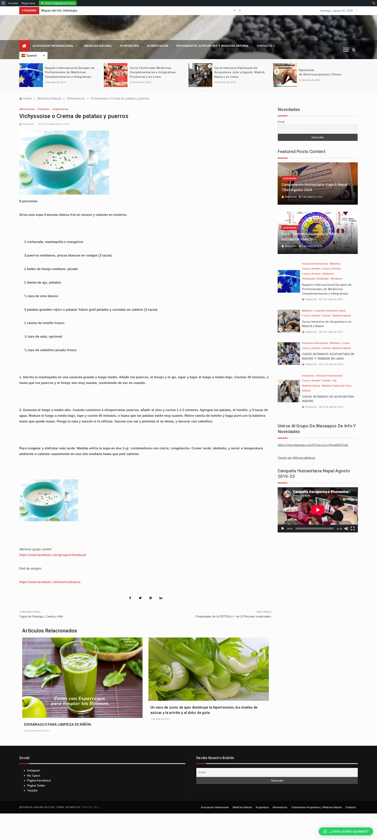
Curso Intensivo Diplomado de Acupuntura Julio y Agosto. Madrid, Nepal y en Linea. (239, 72)
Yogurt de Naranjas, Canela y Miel (41, 616)
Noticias (306, 390)
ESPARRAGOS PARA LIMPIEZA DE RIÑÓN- (58, 724)
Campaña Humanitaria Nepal (330, 310)
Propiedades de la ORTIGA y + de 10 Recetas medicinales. (234, 616)
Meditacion (328, 273)
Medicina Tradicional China (336, 385)
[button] (346, 831)
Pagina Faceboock (39, 780)
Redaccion (28, 124)
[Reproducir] (283, 528)
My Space (33, 775)
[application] (318, 509)
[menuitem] (3, 3)
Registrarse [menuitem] (28, 3)
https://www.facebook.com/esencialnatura (49, 582)
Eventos (326, 315)
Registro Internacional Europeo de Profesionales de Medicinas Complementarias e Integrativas (70, 72)
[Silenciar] (346, 528)
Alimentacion (157, 45)
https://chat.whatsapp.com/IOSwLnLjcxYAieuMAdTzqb (313, 445)
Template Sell (90, 807)
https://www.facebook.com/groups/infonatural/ (52, 555)
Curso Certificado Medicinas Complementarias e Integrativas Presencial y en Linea (153, 72)
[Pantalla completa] (353, 528)
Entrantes (44, 109)
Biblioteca (335, 263)
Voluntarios (336, 278)
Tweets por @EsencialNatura (296, 457)
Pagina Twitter (36, 785)
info (334, 380)
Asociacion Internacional (53, 45)
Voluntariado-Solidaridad (315, 278)
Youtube (32, 790)
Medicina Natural (98, 45)
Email (281, 121)
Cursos (346, 343)
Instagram (33, 770)
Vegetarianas (60, 109)
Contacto (264, 45)
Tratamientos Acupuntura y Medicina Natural (212, 45)
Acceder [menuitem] (13, 3)
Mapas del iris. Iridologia (59, 10)
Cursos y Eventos (311, 268)
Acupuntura (129, 45)
